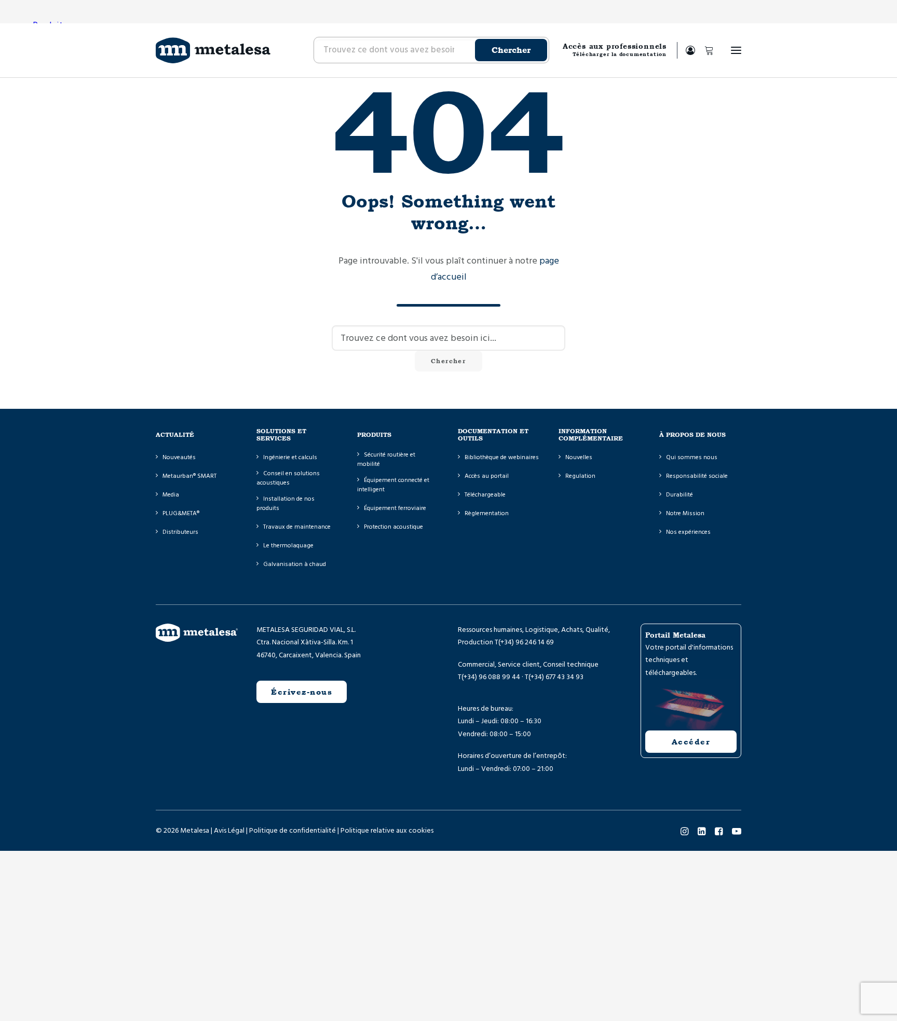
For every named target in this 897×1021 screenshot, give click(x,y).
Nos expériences (688, 532)
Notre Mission (685, 513)
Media (170, 494)
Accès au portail (487, 476)
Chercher (511, 50)
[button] (736, 50)
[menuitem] (431, 50)
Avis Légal (229, 830)
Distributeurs (180, 532)
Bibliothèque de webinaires (502, 457)
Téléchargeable (485, 494)
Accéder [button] (691, 741)
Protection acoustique (393, 526)
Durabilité (679, 494)
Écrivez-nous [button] (301, 691)
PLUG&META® (180, 513)
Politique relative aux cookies (387, 830)
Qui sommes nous (691, 457)
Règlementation (487, 513)
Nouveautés (179, 457)
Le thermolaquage (288, 545)
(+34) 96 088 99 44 (490, 677)
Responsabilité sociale (697, 476)
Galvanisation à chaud (294, 564)
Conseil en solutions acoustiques (288, 478)
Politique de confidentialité (292, 830)
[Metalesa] (213, 50)
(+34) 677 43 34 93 (555, 677)
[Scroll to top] (21, 999)
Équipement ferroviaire (395, 508)
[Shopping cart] (704, 50)
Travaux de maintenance (297, 526)
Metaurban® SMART (189, 476)
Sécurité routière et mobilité (386, 459)
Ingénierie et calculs (290, 457)
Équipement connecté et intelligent (393, 485)
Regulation (580, 476)
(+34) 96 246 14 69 (526, 642)
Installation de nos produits (285, 503)
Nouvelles (578, 457)
